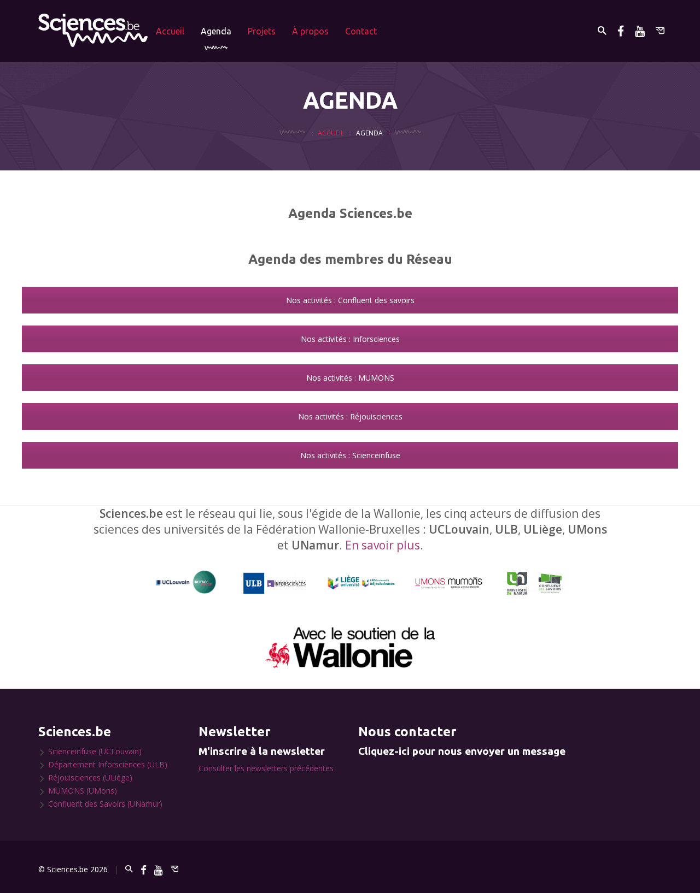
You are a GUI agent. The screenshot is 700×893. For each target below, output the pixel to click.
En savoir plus (382, 545)
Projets (262, 31)
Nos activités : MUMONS (350, 377)
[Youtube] (639, 31)
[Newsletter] (660, 31)
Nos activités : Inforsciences (350, 339)
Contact (361, 31)
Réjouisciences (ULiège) (90, 777)
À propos (310, 31)
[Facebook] (620, 31)
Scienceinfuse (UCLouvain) (95, 751)
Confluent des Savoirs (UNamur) (105, 804)
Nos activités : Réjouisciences (350, 416)
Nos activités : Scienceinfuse (350, 455)
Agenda (216, 31)
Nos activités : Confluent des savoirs (350, 300)
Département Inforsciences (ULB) (107, 764)
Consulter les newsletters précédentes (266, 768)
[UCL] (186, 582)
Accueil (170, 31)
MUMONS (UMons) (82, 790)
